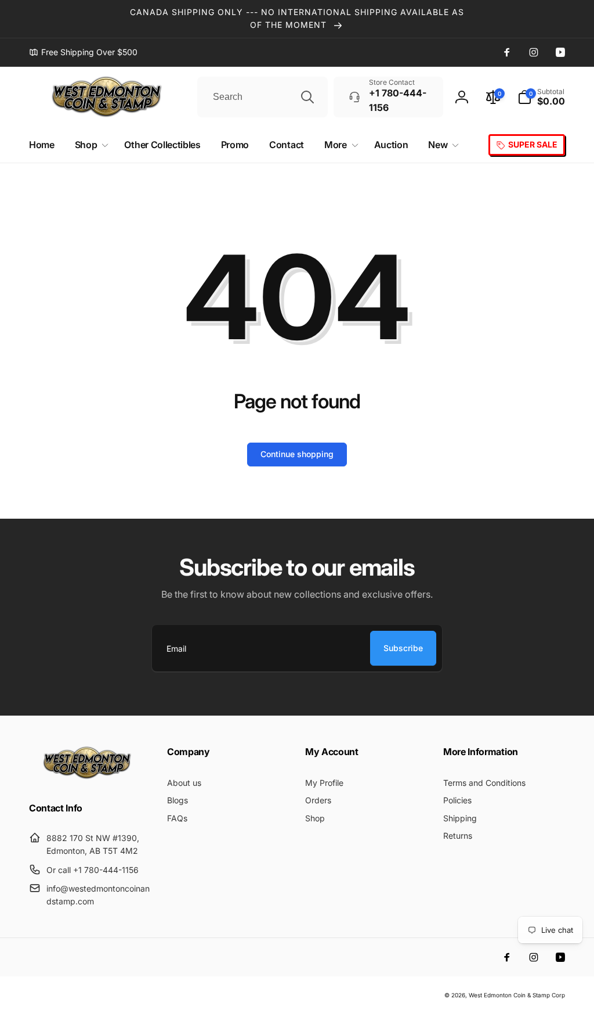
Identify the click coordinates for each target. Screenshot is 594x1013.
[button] (541, 97)
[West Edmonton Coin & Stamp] (90, 776)
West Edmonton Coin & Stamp (509, 995)
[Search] (307, 97)
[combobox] (262, 97)
